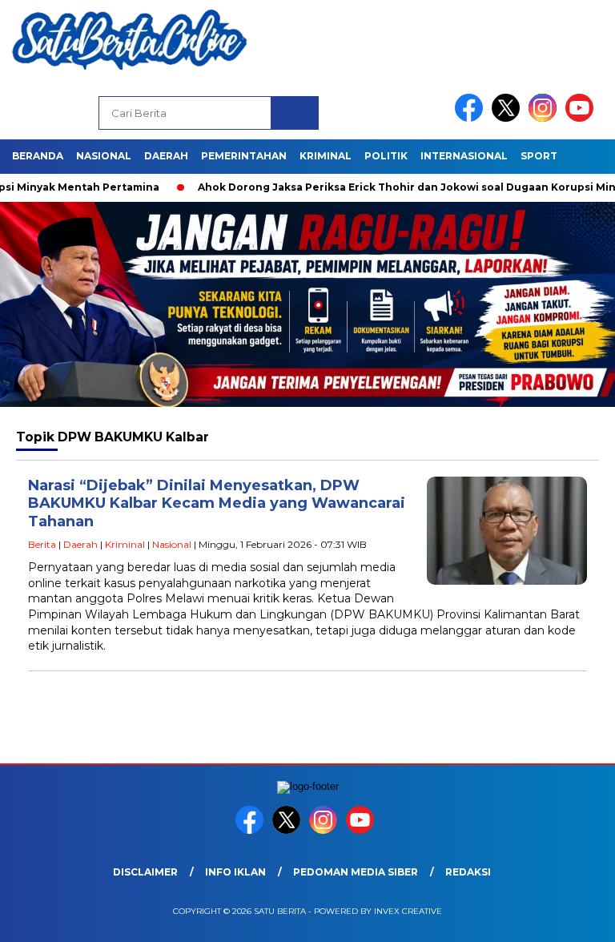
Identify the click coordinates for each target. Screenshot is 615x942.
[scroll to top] (583, 917)
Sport (539, 156)
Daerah (166, 156)
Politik (386, 156)
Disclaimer (145, 872)
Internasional (464, 156)
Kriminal (325, 156)
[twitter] (508, 118)
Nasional (103, 156)
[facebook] (471, 118)
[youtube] (582, 118)
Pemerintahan (244, 156)
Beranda (37, 156)
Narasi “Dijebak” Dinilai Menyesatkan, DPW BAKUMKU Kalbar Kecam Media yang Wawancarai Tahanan (216, 503)
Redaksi (468, 872)
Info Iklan (235, 872)
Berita (42, 544)
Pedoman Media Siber (355, 872)
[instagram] (545, 118)
